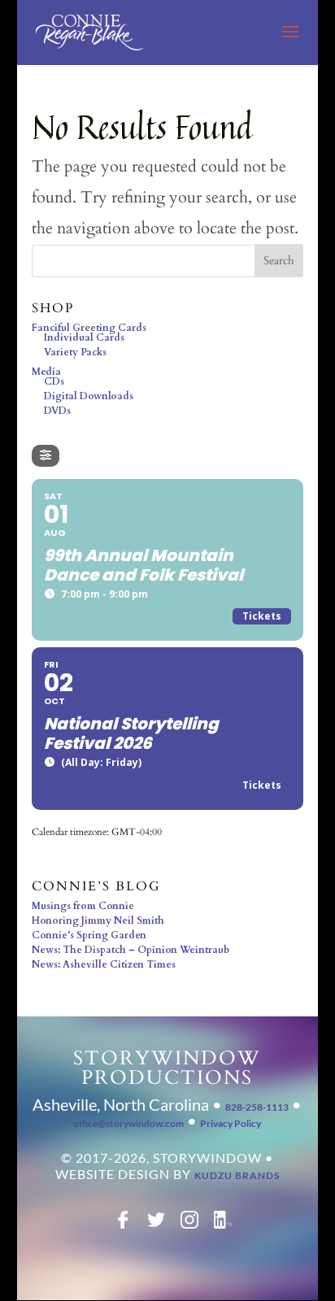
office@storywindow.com (128, 1123)
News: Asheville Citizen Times (104, 964)
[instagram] (189, 1225)
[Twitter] (156, 1225)
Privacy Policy (230, 1123)
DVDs (57, 411)
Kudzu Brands (237, 1175)
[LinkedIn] (223, 1225)
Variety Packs (75, 352)
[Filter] (45, 456)
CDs (54, 381)
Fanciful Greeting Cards (89, 328)
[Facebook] (123, 1225)
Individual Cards (84, 337)
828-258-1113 (257, 1107)
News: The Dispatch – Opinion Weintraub (130, 950)
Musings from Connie (83, 906)
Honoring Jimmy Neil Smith (98, 920)
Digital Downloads (88, 396)
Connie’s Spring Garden (89, 935)
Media (46, 371)
